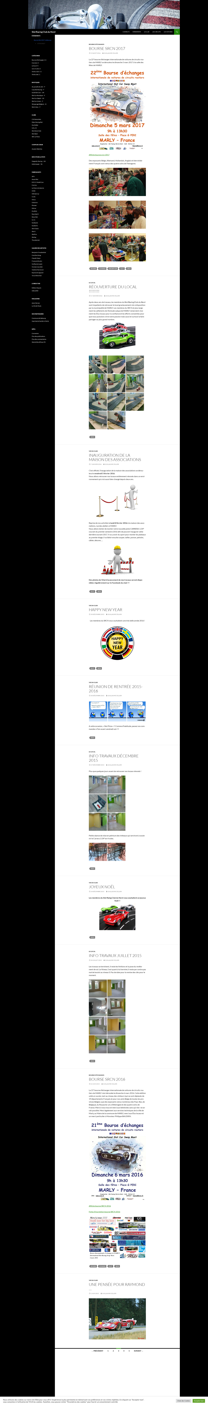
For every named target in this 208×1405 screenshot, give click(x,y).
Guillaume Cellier (111, 53)
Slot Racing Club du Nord (43, 32)
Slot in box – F (36, 107)
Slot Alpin (35, 134)
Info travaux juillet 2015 (115, 955)
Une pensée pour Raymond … (117, 1286)
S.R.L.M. (34, 128)
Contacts (126, 32)
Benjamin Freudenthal (39, 252)
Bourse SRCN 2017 (107, 48)
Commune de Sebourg (39, 318)
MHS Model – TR (37, 164)
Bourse (93, 268)
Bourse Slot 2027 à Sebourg (42, 40)
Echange (102, 268)
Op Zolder (35, 125)
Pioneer (34, 205)
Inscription (113, 268)
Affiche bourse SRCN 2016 (100, 1206)
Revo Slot (35, 217)
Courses (34, 63)
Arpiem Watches (37, 149)
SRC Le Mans (36, 137)
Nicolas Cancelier (37, 267)
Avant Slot (35, 179)
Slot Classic (35, 228)
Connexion (35, 333)
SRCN (129, 268)
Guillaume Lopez (37, 264)
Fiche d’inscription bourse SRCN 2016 (104, 1212)
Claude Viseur (36, 258)
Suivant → (138, 1351)
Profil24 (34, 211)
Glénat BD (35, 291)
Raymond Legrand (37, 273)
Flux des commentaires (39, 339)
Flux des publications (38, 336)
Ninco (34, 199)
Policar (34, 208)
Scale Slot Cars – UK (38, 92)
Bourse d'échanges (96, 44)
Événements (137, 32)
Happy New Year (105, 609)
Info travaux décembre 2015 (114, 758)
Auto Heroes (36, 303)
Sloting (34, 237)
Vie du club (93, 451)
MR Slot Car (35, 194)
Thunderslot (36, 240)
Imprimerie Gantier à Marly (40, 321)
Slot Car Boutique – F (38, 95)
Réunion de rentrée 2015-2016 (116, 688)
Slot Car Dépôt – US (38, 98)
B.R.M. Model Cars (38, 182)
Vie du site (35, 74)
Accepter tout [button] (199, 1401)
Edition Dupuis (36, 288)
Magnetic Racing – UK (39, 161)
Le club (146, 32)
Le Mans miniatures (38, 188)
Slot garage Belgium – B (39, 104)
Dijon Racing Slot (37, 122)
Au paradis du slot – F (38, 87)
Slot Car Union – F (37, 101)
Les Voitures (168, 32)
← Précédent (97, 1351)
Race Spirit (35, 214)
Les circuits (156, 32)
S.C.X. (34, 220)
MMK (33, 191)
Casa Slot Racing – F (38, 90)
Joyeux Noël (102, 886)
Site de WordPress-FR (39, 342)
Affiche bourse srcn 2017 (99, 155)
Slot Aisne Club (36, 131)
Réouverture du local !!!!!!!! (113, 289)
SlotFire (34, 234)
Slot (122, 268)
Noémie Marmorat (37, 270)
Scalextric (35, 226)
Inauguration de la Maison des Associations (115, 457)
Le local (92, 283)
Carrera (34, 185)
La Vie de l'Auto (36, 306)
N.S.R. (34, 197)
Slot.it (33, 231)
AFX (33, 176)
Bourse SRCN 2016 (107, 1079)
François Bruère (37, 261)
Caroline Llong (36, 255)
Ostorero (35, 202)
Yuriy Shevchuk (37, 275)
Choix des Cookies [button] (183, 1401)
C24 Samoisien (36, 119)
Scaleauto (35, 223)
